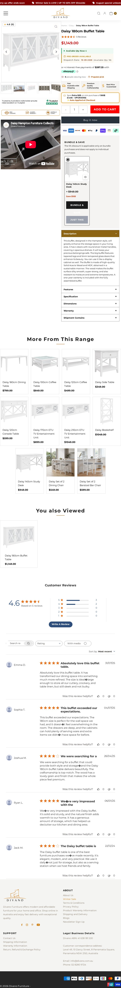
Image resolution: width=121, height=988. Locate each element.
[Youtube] (38, 925)
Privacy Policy (71, 906)
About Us (68, 895)
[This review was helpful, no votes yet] (98, 696)
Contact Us (9, 938)
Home (64, 25)
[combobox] (49, 643)
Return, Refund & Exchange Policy (21, 949)
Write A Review (60, 624)
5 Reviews (81, 36)
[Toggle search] (98, 13)
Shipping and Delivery (75, 914)
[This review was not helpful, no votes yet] (109, 696)
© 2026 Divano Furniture (14, 986)
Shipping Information (15, 942)
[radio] (77, 191)
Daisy (71, 25)
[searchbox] (14, 643)
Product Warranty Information (80, 910)
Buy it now (90, 120)
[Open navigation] (6, 13)
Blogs (66, 918)
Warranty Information (15, 945)
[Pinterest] (32, 925)
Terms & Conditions (73, 902)
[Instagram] (27, 925)
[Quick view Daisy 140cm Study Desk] (85, 177)
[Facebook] (22, 925)
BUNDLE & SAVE (77, 206)
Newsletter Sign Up (73, 921)
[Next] (56, 51)
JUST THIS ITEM (77, 221)
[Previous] (6, 51)
